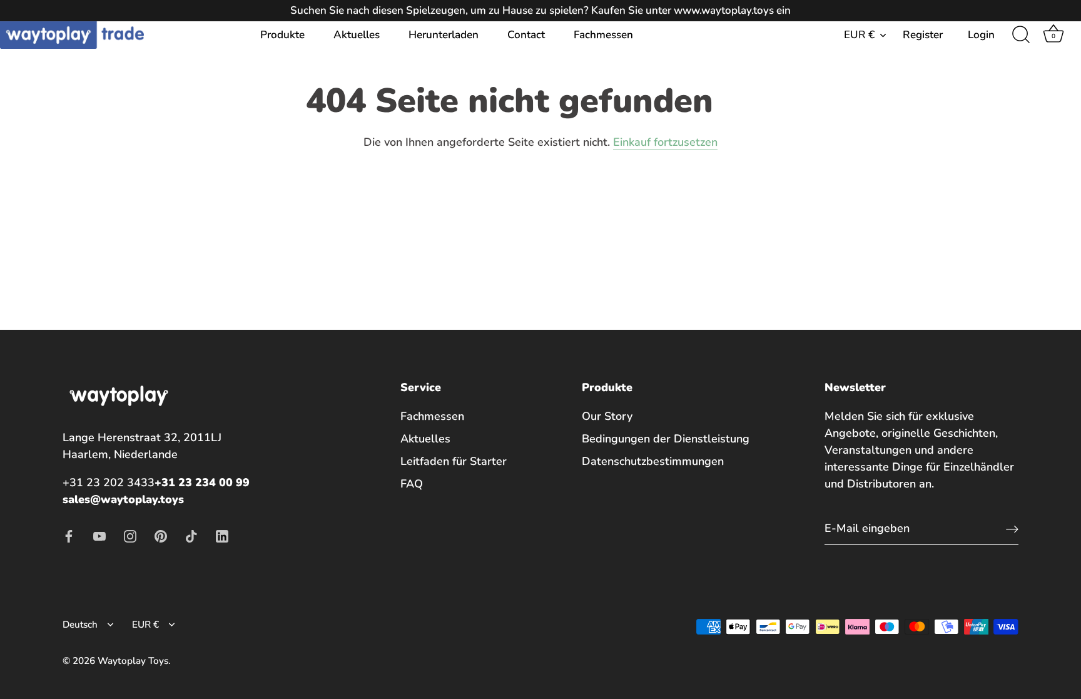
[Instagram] (130, 535)
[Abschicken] (1012, 528)
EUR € (859, 34)
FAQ (411, 483)
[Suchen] (1021, 35)
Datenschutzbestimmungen (653, 461)
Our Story (607, 416)
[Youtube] (99, 535)
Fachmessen (603, 35)
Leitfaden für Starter (453, 461)
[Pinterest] (161, 535)
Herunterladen (444, 35)
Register (923, 35)
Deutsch (80, 625)
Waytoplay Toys (133, 661)
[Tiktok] (191, 535)
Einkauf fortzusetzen (665, 142)
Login (981, 35)
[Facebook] (69, 535)
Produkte (282, 35)
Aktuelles (356, 35)
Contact (526, 35)
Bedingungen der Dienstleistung (665, 438)
